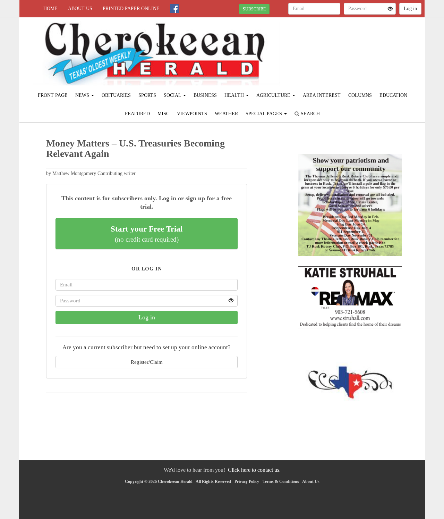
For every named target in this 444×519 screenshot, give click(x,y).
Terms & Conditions (281, 481)
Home (50, 8)
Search (309, 113)
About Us (80, 8)
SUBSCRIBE (254, 9)
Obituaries (116, 95)
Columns (360, 95)
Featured (137, 113)
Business (205, 95)
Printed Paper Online (131, 8)
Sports (147, 95)
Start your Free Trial (146, 233)
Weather (226, 113)
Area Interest (322, 95)
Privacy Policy (246, 481)
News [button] (83, 95)
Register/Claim (147, 362)
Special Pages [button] (264, 113)
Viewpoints (192, 113)
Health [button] (234, 95)
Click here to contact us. (254, 470)
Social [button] (173, 95)
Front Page (53, 95)
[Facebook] (174, 8)
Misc (163, 113)
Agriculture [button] (274, 95)
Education (393, 95)
